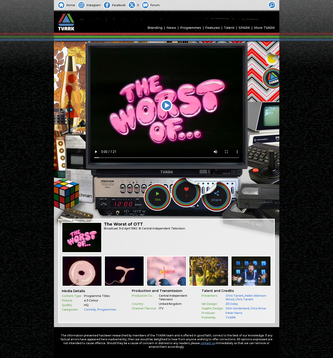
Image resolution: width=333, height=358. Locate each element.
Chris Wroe (258, 308)
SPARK (244, 28)
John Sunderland (237, 308)
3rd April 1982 (128, 228)
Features (212, 28)
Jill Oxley (232, 304)
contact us (207, 343)
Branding (154, 28)
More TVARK (264, 28)
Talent (229, 28)
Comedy (90, 309)
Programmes (190, 28)
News (171, 28)
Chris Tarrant (235, 295)
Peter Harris (234, 313)
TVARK (231, 317)
